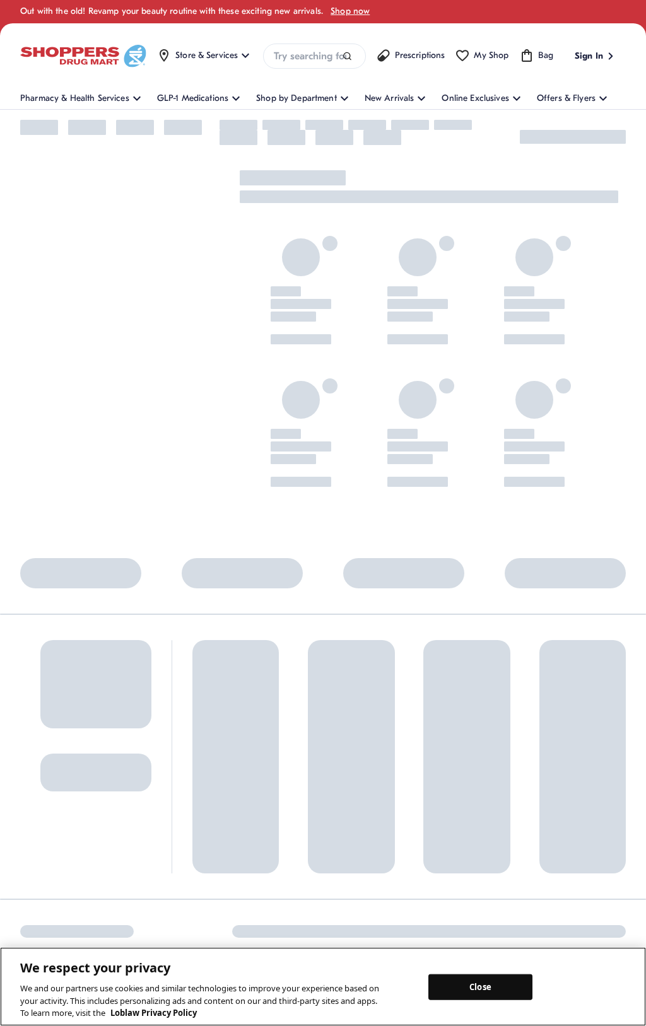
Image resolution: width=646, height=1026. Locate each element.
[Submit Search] (347, 56)
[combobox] (314, 56)
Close (480, 986)
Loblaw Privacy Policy (153, 1012)
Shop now (350, 11)
